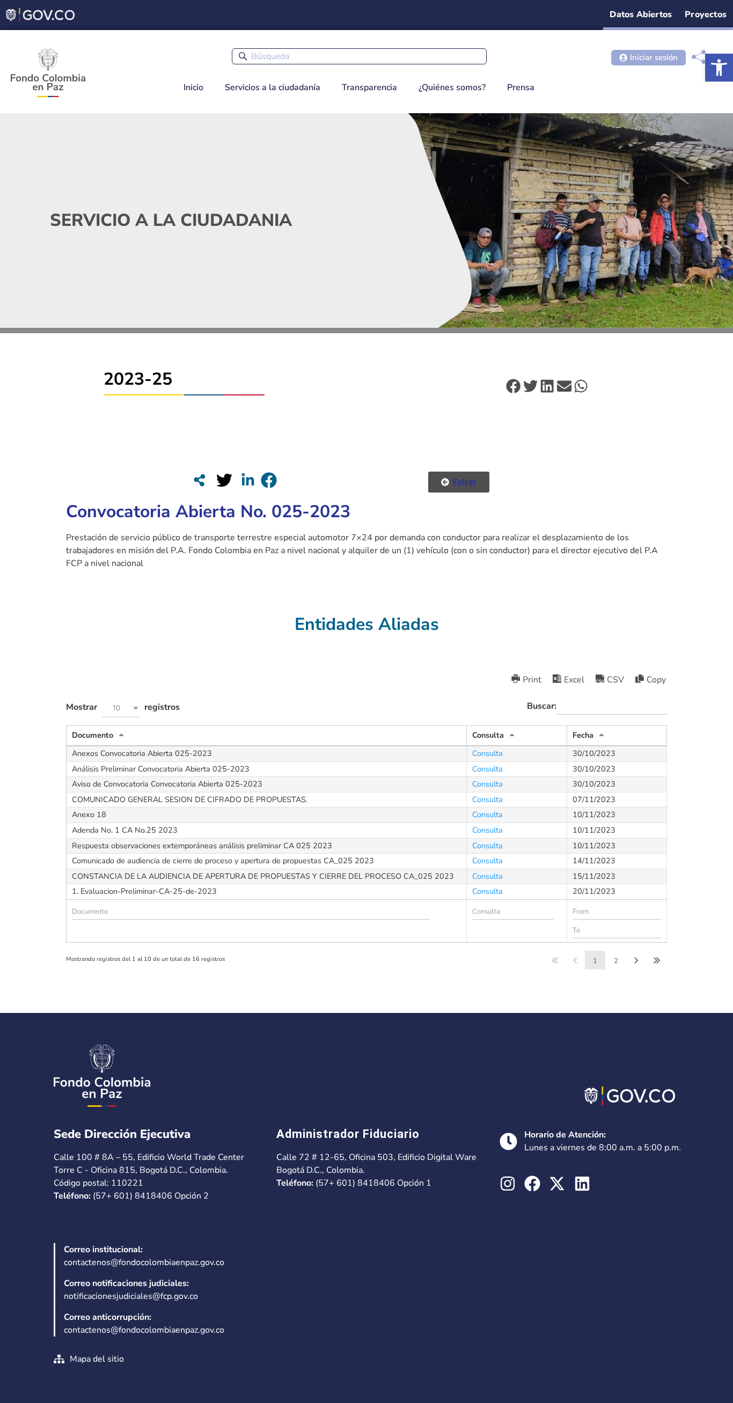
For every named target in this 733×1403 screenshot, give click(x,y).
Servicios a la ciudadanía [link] (272, 87)
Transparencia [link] (369, 87)
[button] (513, 386)
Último (656, 960)
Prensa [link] (520, 87)
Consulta (488, 735)
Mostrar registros (123, 708)
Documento (92, 735)
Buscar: (541, 706)
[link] (719, 68)
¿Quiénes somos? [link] (452, 87)
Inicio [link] (193, 87)
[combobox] (359, 56)
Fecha (583, 735)
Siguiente (636, 960)
